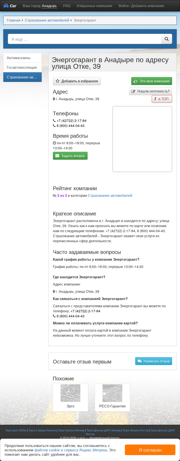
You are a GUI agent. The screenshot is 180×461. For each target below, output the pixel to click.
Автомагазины (19, 57)
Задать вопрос (72, 155)
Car (12, 6)
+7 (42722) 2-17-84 (71, 120)
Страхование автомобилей (110, 195)
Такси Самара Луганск (42, 430)
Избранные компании (94, 5)
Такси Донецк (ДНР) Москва (103, 430)
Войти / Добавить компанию (141, 5)
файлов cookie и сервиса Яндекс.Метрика (70, 449)
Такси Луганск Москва (71, 430)
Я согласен (150, 450)
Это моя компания (154, 80)
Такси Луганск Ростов (135, 430)
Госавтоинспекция (22, 67)
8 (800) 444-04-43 (71, 125)
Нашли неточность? (153, 91)
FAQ (66, 5)
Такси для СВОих (16, 430)
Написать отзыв (156, 360)
